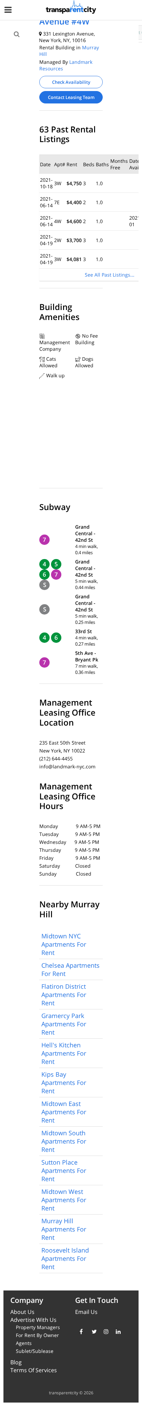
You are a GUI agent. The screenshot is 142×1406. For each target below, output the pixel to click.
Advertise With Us (33, 1320)
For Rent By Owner (37, 1335)
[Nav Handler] (9, 11)
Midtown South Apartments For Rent (63, 1141)
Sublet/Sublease (34, 1351)
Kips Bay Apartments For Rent (63, 1082)
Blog (16, 1362)
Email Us (86, 1312)
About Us (22, 1312)
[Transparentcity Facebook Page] (80, 1331)
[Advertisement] (57, 52)
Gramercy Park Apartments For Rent (63, 1023)
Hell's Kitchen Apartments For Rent (63, 1053)
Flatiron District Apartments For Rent (63, 994)
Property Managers (38, 1327)
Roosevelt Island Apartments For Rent (65, 1258)
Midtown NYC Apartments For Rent (63, 944)
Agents (24, 1343)
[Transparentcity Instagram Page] (104, 1331)
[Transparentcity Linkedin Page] (116, 1331)
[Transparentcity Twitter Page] (92, 1331)
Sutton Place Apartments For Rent (63, 1170)
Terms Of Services (33, 1370)
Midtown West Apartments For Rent (63, 1199)
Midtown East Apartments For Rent (63, 1111)
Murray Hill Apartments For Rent (63, 1229)
